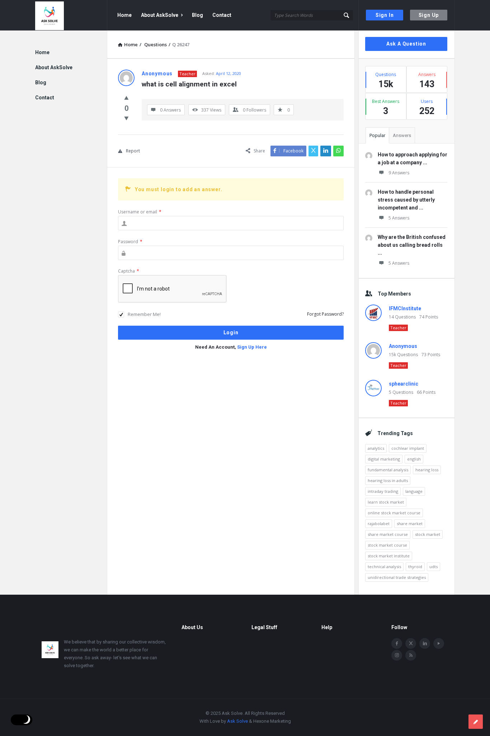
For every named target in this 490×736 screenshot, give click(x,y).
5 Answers (398, 218)
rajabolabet (379, 523)
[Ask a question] (475, 721)
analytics (376, 448)
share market (410, 523)
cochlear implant (407, 448)
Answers (402, 135)
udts (433, 566)
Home (124, 15)
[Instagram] (396, 655)
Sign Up (429, 15)
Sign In (385, 15)
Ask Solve (237, 721)
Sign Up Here (252, 347)
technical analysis (384, 566)
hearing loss (426, 469)
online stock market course (394, 512)
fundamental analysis (388, 469)
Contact (221, 15)
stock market (427, 534)
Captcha (128, 271)
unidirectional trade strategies (397, 577)
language (414, 491)
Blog (197, 15)
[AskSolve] (71, 15)
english (414, 459)
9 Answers (398, 173)
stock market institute (389, 555)
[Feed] (410, 655)
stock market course (387, 545)
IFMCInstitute (405, 308)
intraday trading (383, 491)
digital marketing (384, 459)
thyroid (415, 566)
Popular (377, 135)
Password (130, 242)
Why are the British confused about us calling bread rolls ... (412, 245)
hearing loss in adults (388, 480)
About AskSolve (159, 15)
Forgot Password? (325, 314)
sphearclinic (403, 384)
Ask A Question (406, 44)
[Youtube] (438, 643)
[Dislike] (126, 118)
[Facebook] (396, 643)
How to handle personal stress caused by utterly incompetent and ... (406, 200)
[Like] (126, 97)
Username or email (139, 212)
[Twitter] (410, 643)
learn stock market (386, 502)
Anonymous (403, 346)
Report (133, 151)
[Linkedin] (424, 643)
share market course (388, 534)
